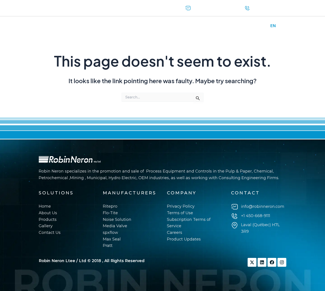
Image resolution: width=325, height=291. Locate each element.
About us (69, 25)
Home (47, 25)
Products (94, 25)
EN (273, 25)
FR (281, 25)
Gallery (116, 25)
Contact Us (141, 25)
